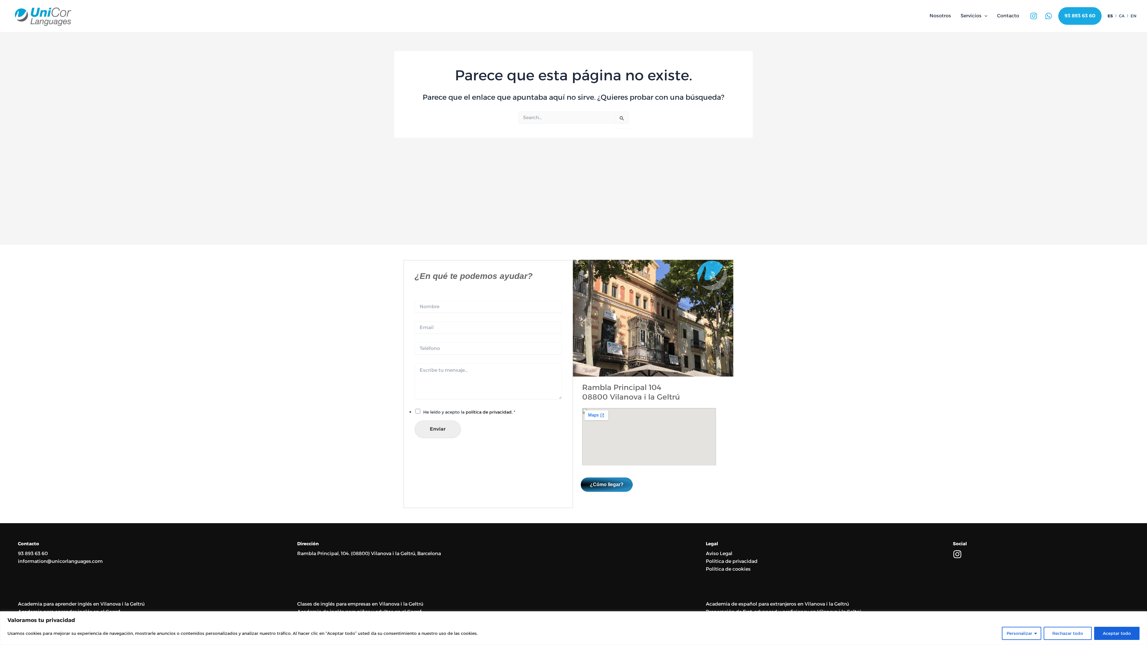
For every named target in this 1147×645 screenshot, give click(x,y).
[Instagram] (1033, 16)
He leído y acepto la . (469, 412)
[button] (984, 15)
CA (1122, 15)
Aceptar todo (1117, 633)
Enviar (438, 429)
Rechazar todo (1067, 633)
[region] (573, 628)
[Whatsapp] (1048, 16)
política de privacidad (489, 412)
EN (1134, 15)
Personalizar (1019, 633)
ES (1110, 15)
